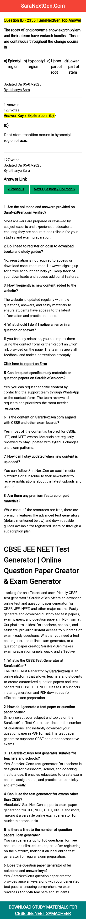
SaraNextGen (59, 671)
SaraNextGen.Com (43, 6)
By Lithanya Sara (17, 90)
